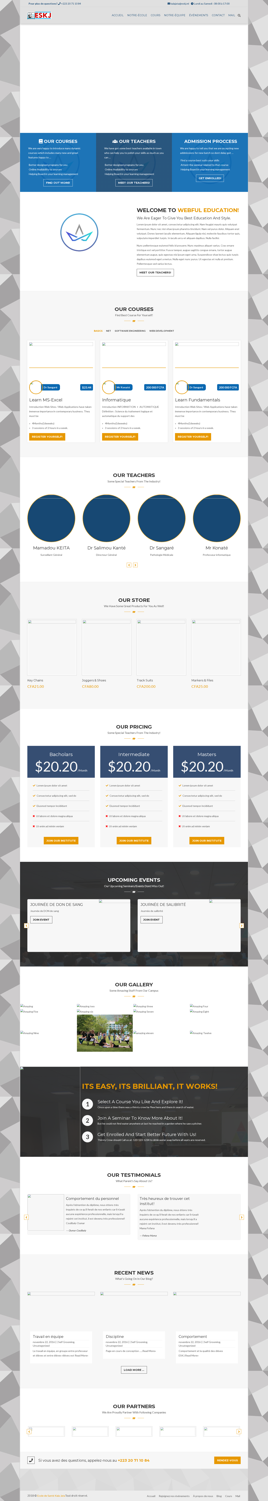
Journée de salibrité (53, 904)
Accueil (118, 15)
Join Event (41, 919)
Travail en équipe (48, 1336)
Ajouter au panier (52, 671)
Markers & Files (202, 680)
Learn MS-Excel (45, 400)
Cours (155, 15)
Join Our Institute (61, 840)
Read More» (81, 1355)
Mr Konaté (123, 387)
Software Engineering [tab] (130, 331)
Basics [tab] (98, 331)
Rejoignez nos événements (174, 1496)
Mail (231, 15)
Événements (198, 15)
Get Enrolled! (210, 178)
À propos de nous (203, 1496)
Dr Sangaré (50, 387)
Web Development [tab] (161, 331)
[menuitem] (117, 15)
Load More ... (134, 1370)
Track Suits (145, 680)
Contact (218, 15)
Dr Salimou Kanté (106, 548)
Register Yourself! (47, 436)
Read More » (51, 531)
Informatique (116, 400)
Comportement (193, 1336)
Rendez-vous (227, 1460)
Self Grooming (66, 1342)
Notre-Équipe (174, 15)
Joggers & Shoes (94, 680)
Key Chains (35, 680)
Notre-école (137, 15)
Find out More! (58, 182)
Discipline (115, 1336)
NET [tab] (108, 331)
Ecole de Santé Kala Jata (51, 1495)
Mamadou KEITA (51, 548)
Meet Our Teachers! (134, 182)
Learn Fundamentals (197, 400)
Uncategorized (41, 1345)
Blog (219, 1496)
